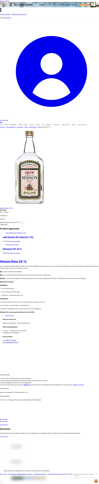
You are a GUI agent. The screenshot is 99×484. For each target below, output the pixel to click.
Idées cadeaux (65, 124)
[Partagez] (3, 481)
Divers (73, 124)
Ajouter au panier (4, 224)
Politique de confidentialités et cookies (20, 474)
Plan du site (3, 474)
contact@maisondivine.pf (19, 14)
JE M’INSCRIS (4, 436)
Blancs (25, 124)
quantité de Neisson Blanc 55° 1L (10, 222)
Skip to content (4, 1)
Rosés (31, 124)
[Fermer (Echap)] (4, 481)
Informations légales (40, 474)
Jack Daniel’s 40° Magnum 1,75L (18, 237)
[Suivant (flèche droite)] (1, 483)
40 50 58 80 (3, 425)
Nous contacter (82, 124)
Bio (43, 124)
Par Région (48, 124)
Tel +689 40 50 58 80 (9, 340)
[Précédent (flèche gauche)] (0, 483)
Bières (20, 124)
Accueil (2, 127)
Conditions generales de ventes (57, 474)
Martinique (33, 127)
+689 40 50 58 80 (78, 385)
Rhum (26, 127)
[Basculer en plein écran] (1, 481)
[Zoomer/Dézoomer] (0, 481)
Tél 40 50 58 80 (5, 14)
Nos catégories (10, 127)
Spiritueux (56, 124)
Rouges (38, 124)
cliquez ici (27, 385)
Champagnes (13, 124)
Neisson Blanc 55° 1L (6, 208)
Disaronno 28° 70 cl (12, 249)
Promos (6, 124)
